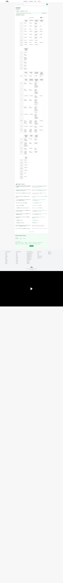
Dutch (6, 259)
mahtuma (26, 242)
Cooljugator (16, 238)
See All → (6, 263)
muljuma (35, 242)
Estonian (21, 238)
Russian (17, 261)
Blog (35, 1)
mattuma (30, 242)
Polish (17, 262)
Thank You (28, 261)
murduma (40, 242)
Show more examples (31, 231)
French (6, 261)
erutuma (19, 242)
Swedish (17, 260)
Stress (43, 17)
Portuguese (6, 260)
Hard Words (28, 260)
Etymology (31, 1)
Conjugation (25, 1)
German (6, 262)
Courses (39, 1)
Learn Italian (28, 262)
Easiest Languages (29, 259)
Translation (32, 17)
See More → (28, 263)
